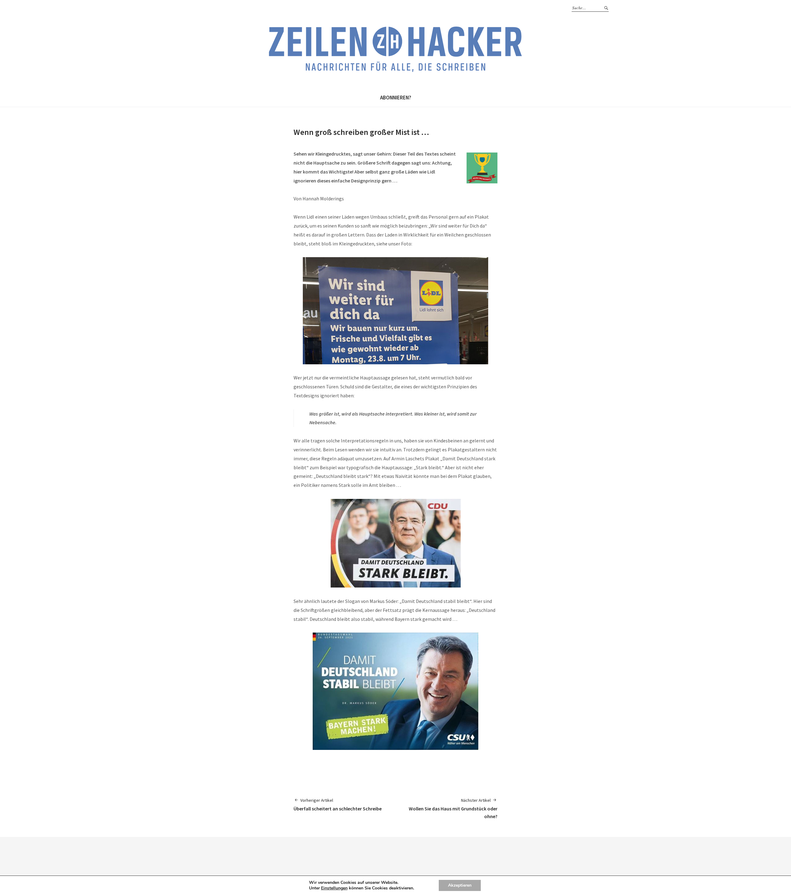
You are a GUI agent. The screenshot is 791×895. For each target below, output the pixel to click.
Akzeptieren (460, 885)
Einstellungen (334, 888)
